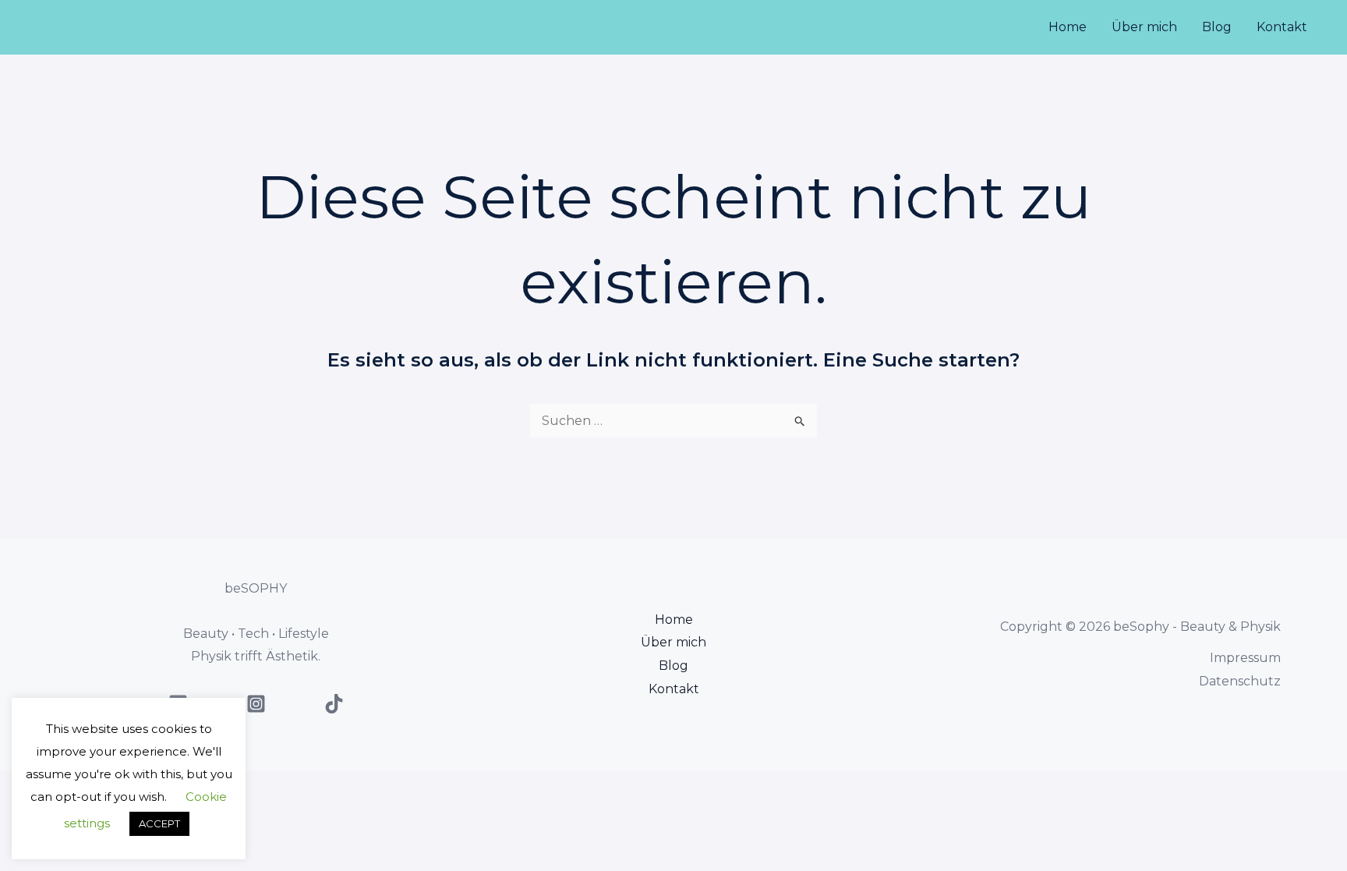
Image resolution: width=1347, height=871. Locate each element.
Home (1067, 26)
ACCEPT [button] (159, 823)
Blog (1217, 26)
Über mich (1144, 26)
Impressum (1245, 657)
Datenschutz (1240, 681)
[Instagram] (256, 703)
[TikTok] (334, 703)
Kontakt (1282, 26)
